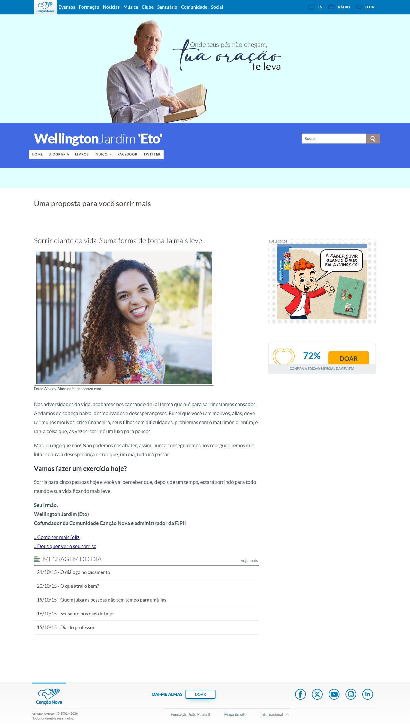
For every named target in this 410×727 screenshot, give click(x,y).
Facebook (128, 154)
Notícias (111, 7)
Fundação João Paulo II (190, 714)
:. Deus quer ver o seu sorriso (65, 546)
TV (320, 7)
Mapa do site (235, 714)
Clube (148, 7)
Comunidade (194, 7)
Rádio (344, 7)
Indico (101, 154)
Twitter (152, 154)
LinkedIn (367, 694)
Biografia (59, 154)
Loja (369, 7)
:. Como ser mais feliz (57, 537)
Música (130, 7)
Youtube (334, 694)
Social (217, 7)
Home (37, 154)
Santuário (167, 7)
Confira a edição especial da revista (322, 368)
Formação (89, 7)
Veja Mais (249, 560)
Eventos (67, 7)
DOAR (200, 694)
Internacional (272, 714)
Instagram (351, 694)
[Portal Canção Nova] (45, 7)
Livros (82, 154)
